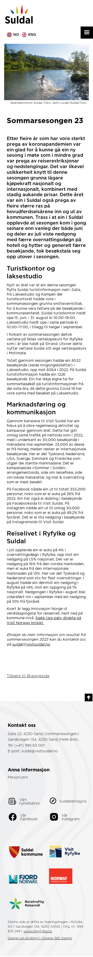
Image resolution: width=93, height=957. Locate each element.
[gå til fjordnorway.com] (23, 873)
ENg (32, 35)
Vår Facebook (29, 817)
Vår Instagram (70, 817)
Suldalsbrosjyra (72, 801)
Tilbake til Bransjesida (28, 676)
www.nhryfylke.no (38, 931)
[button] (87, 33)
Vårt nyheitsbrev (29, 801)
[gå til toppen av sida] (88, 697)
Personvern (18, 777)
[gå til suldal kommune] (26, 845)
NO (16, 35)
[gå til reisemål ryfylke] (64, 845)
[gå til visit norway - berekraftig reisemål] (26, 900)
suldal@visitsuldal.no (39, 751)
